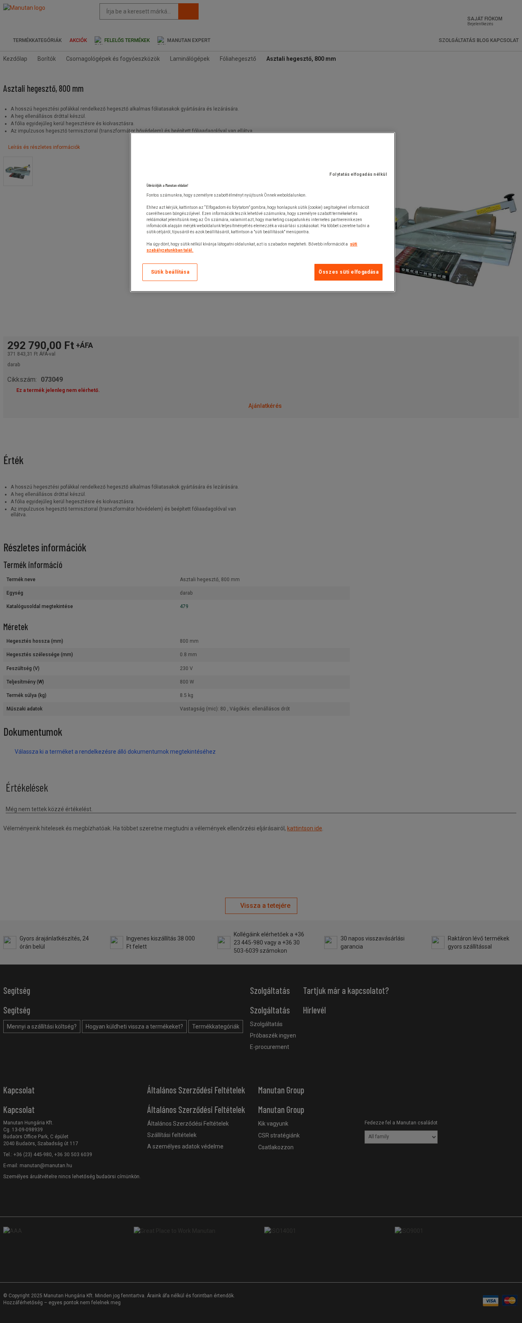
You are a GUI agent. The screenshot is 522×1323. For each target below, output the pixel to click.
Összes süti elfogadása (348, 272)
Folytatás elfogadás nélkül (358, 174)
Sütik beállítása (170, 272)
